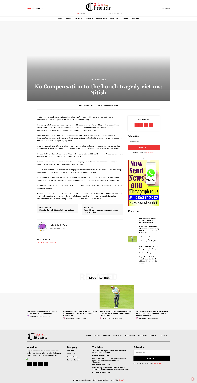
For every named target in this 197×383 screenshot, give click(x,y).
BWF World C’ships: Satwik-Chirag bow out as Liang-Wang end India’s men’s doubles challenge (149, 250)
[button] (40, 8)
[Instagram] (35, 364)
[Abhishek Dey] (42, 227)
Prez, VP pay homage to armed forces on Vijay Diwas (101, 211)
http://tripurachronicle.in (59, 228)
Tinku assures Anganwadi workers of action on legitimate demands (148, 220)
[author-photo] (28, 316)
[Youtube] (46, 364)
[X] (141, 125)
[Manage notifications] (192, 379)
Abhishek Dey (88, 106)
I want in (142, 147)
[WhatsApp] (151, 125)
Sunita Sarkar (70, 318)
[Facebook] (137, 125)
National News (98, 80)
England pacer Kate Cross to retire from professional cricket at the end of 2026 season (149, 260)
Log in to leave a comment (47, 242)
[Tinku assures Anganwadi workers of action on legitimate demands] (132, 220)
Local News (96, 355)
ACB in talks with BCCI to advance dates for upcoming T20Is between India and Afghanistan (149, 230)
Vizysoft (121, 380)
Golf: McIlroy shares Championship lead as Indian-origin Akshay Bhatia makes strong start (149, 240)
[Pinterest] (146, 125)
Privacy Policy (150, 152)
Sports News (96, 364)
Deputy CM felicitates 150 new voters (56, 210)
